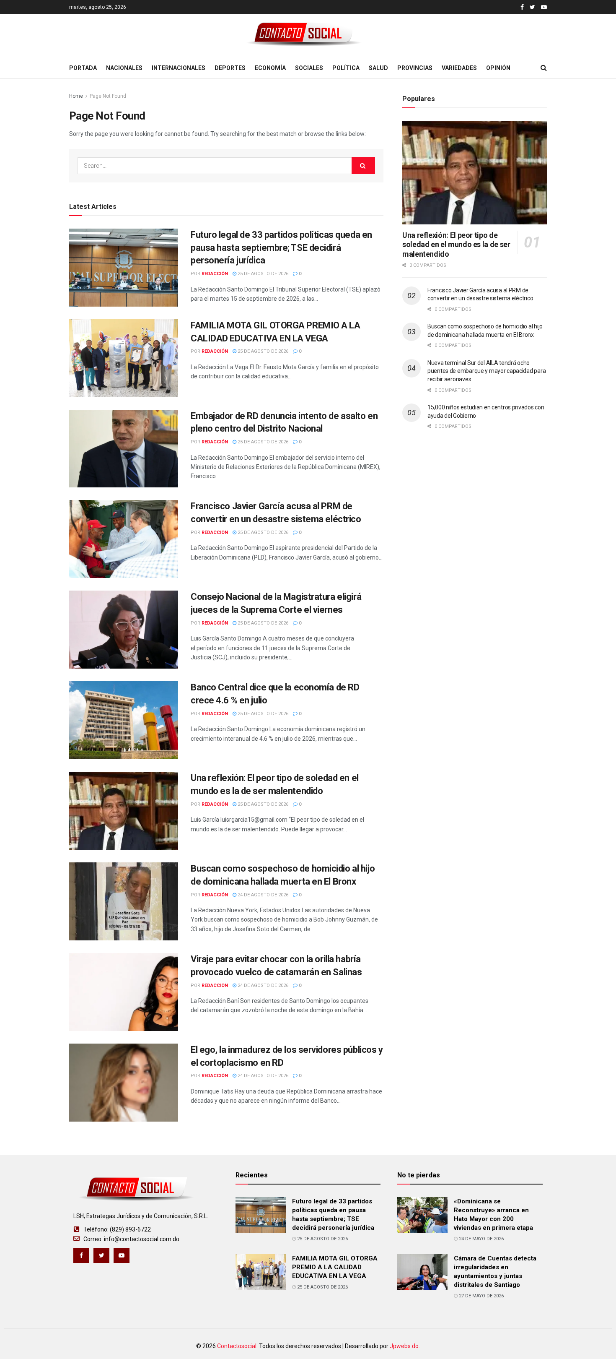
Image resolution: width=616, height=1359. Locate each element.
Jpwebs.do (404, 1346)
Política (346, 68)
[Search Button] (363, 165)
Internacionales (178, 68)
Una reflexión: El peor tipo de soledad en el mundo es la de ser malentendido (456, 244)
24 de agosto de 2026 (262, 895)
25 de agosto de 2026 (262, 273)
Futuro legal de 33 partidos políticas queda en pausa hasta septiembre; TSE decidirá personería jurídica (281, 247)
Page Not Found (108, 96)
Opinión (498, 68)
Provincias (414, 68)
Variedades (459, 68)
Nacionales (124, 68)
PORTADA (83, 68)
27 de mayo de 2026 (481, 1296)
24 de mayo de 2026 (481, 1239)
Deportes (230, 68)
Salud (378, 68)
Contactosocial (236, 1346)
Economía (270, 68)
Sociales (309, 68)
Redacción (215, 273)
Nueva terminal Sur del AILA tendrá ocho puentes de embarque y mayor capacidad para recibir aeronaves (486, 371)
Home (76, 96)
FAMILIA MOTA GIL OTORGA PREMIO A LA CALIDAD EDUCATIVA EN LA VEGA (335, 1267)
